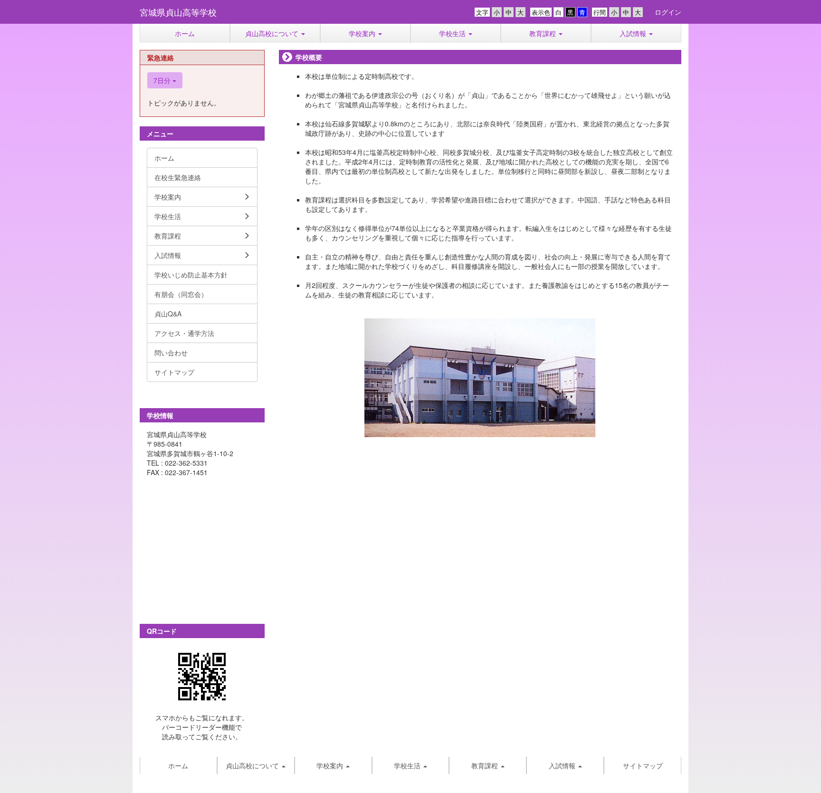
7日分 (162, 80)
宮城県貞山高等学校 (178, 12)
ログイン (668, 12)
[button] (275, 33)
